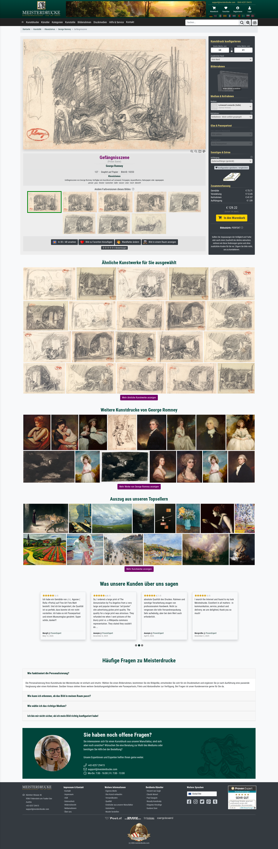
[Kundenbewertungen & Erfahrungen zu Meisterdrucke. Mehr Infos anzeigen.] (242, 797)
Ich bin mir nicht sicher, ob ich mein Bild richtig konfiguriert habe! (62, 716)
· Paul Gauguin (151, 798)
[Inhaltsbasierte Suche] (248, 22)
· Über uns (68, 812)
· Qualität (108, 801)
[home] (22, 22)
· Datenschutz (69, 801)
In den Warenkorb (233, 218)
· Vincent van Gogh (153, 791)
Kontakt (130, 22)
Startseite (26, 29)
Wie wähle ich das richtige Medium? (46, 706)
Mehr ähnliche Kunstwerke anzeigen (139, 397)
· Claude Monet (152, 794)
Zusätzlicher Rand (217, 56)
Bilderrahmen (84, 22)
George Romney (64, 29)
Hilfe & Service (116, 22)
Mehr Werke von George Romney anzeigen (139, 486)
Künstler (45, 22)
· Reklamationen (70, 808)
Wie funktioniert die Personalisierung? (48, 673)
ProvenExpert (56, 633)
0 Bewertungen (120, 248)
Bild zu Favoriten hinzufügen (98, 242)
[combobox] (232, 59)
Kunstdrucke (32, 22)
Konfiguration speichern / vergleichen (232, 168)
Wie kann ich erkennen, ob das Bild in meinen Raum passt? (59, 696)
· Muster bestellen (112, 812)
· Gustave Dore (151, 808)
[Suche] (242, 22)
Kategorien (57, 22)
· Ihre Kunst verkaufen (113, 794)
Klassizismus (50, 29)
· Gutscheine (110, 808)
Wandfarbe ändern (129, 242)
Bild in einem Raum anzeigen (161, 242)
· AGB (66, 798)
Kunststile (70, 22)
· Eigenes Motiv (111, 791)
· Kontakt (67, 791)
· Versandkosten (111, 798)
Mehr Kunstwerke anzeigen (139, 569)
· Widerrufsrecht (70, 805)
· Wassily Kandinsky (153, 801)
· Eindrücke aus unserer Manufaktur (119, 805)
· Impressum (69, 794)
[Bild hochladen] (255, 22)
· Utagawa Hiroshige (154, 805)
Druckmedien (100, 22)
